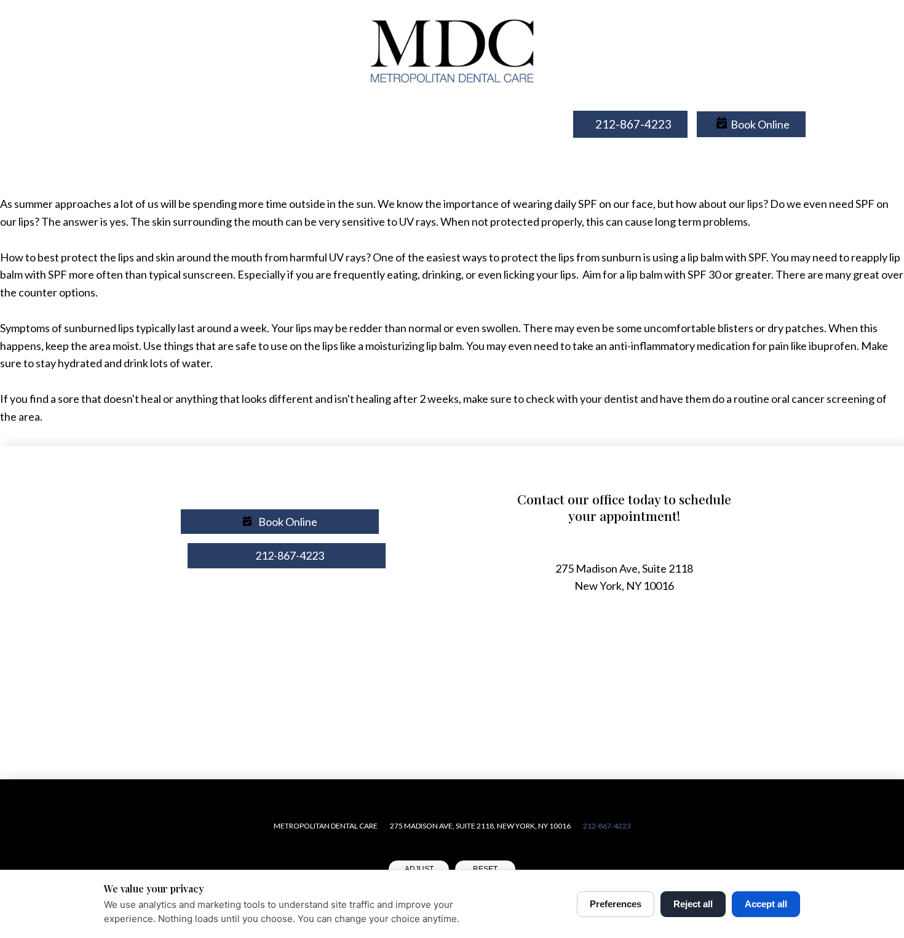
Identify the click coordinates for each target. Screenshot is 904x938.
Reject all (693, 904)
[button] (751, 124)
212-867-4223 (607, 825)
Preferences (615, 904)
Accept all (766, 904)
